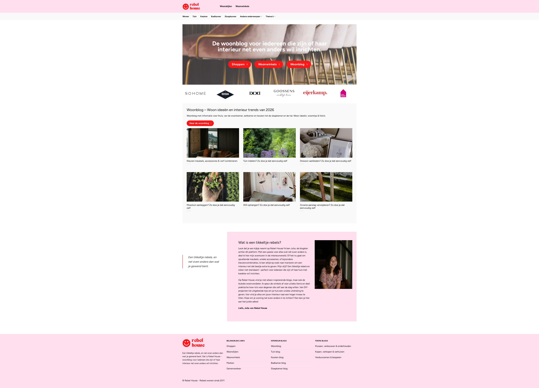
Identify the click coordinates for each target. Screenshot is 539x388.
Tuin (195, 16)
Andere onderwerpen (250, 16)
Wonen (185, 16)
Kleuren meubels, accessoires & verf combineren (212, 160)
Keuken (204, 16)
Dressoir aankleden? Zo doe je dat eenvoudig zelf (325, 160)
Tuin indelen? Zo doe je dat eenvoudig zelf (265, 160)
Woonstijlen (226, 6)
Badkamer (216, 16)
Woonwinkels (242, 6)
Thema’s (270, 16)
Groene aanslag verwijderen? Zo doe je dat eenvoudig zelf (322, 206)
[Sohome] (195, 93)
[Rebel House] (199, 6)
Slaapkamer (230, 16)
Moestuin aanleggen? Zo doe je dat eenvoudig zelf (211, 206)
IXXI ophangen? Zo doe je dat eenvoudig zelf (266, 205)
